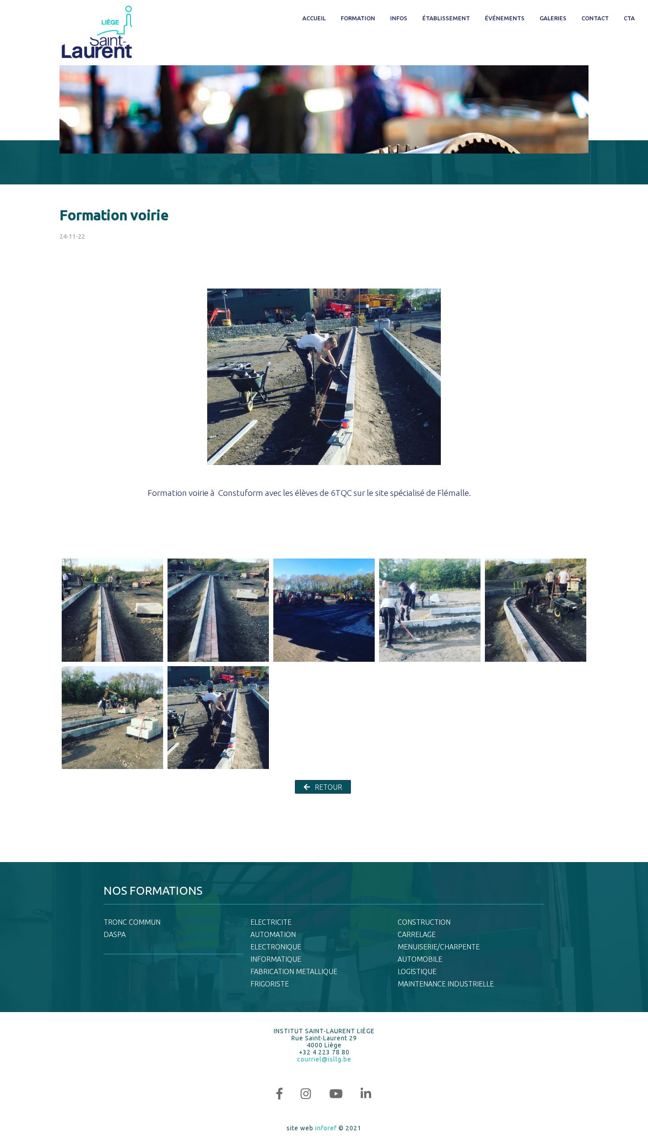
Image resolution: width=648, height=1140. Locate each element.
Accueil (314, 18)
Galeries (553, 18)
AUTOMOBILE (420, 959)
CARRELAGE (417, 934)
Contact (595, 18)
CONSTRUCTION (424, 922)
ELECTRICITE (270, 922)
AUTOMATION (273, 934)
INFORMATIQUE (275, 959)
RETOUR (327, 787)
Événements (505, 18)
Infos (398, 18)
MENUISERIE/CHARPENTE (439, 947)
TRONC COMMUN (132, 922)
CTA (629, 18)
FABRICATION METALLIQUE (293, 971)
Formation (358, 18)
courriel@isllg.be (324, 1059)
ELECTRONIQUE (275, 947)
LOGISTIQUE (417, 971)
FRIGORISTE (269, 984)
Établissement (446, 18)
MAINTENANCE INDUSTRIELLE (446, 984)
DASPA (115, 934)
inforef (326, 1128)
